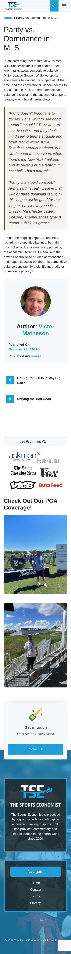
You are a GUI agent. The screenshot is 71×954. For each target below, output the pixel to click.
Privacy (35, 903)
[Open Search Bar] (54, 5)
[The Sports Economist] (13, 5)
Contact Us (36, 749)
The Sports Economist (27, 940)
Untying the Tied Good (34, 399)
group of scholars (31, 819)
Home (8, 18)
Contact (35, 889)
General (36, 356)
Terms (35, 896)
